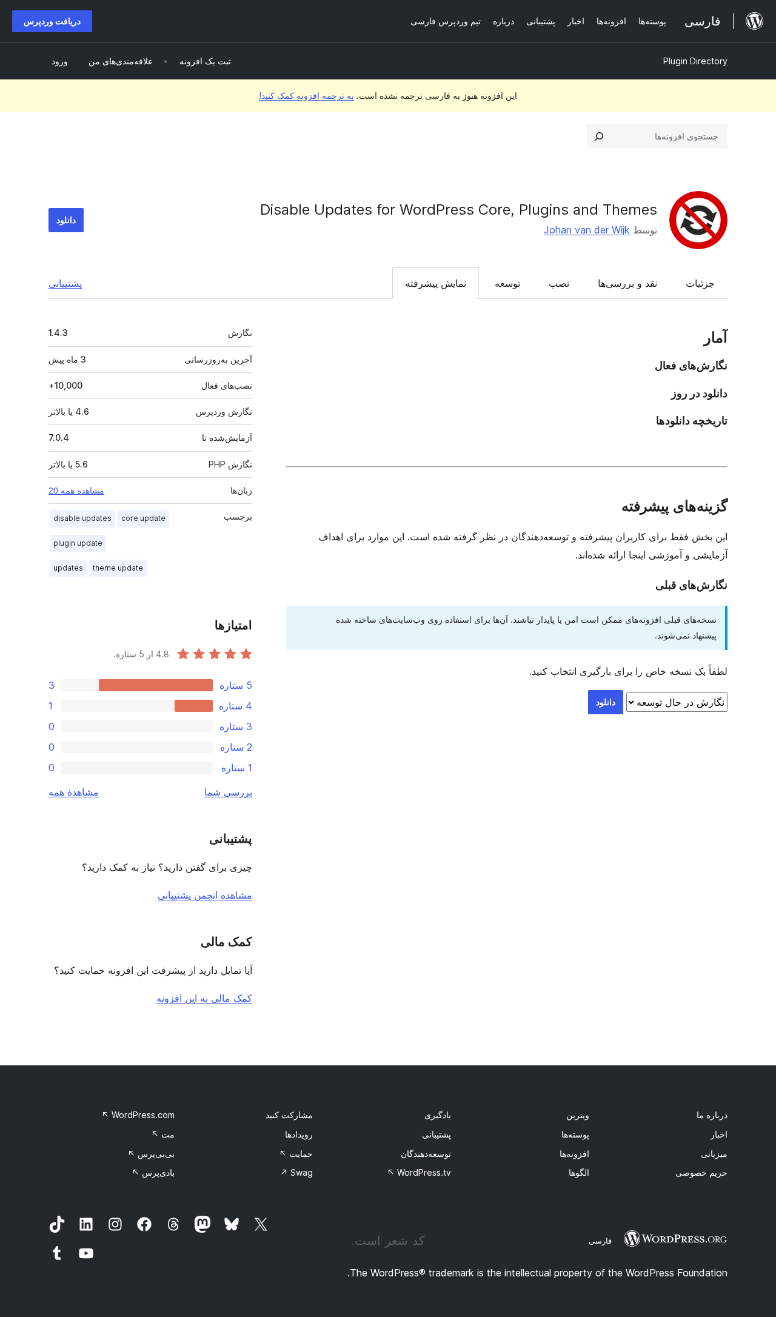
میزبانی (714, 1153)
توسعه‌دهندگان (426, 1153)
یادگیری (437, 1115)
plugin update (77, 543)
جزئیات (700, 283)
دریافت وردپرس (52, 21)
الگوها (579, 1172)
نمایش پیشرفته (435, 283)
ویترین (577, 1115)
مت (163, 1134)
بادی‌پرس (153, 1172)
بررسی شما (228, 792)
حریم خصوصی (701, 1172)
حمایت (296, 1153)
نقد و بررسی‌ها (627, 283)
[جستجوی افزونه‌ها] (599, 136)
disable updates (82, 518)
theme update (118, 567)
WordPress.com (138, 1115)
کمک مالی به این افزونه (204, 998)
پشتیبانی (65, 283)
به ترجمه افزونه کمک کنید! (306, 95)
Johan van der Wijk (587, 230)
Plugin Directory (695, 61)
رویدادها (299, 1134)
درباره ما (712, 1115)
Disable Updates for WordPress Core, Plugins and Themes (458, 209)
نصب (559, 283)
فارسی (600, 1240)
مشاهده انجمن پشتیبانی (205, 895)
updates (68, 567)
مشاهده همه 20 (76, 490)
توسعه (507, 283)
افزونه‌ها (574, 1153)
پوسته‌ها (575, 1134)
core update (143, 518)
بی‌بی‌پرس (151, 1153)
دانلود (66, 220)
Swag (296, 1172)
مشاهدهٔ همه (73, 792)
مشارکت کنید (289, 1115)
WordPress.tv (419, 1172)
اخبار (719, 1134)
